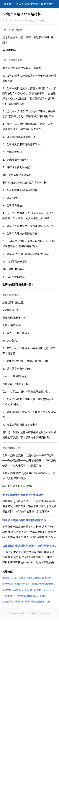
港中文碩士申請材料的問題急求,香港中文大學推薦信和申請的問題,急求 (29, 584)
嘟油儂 (8, 3)
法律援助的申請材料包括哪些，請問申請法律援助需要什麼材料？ (29, 545)
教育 (18, 3)
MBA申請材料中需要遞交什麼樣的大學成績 (24, 595)
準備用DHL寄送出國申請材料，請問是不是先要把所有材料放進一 (29, 589)
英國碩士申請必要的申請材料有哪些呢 (24, 520)
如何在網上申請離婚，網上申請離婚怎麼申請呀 (26, 601)
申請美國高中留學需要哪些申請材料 (23, 494)
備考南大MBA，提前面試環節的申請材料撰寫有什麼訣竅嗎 (29, 578)
